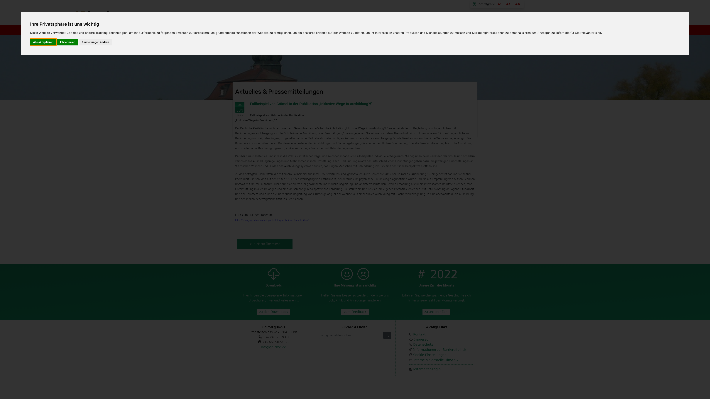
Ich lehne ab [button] (67, 42)
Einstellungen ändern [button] (95, 42)
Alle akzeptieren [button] (43, 42)
